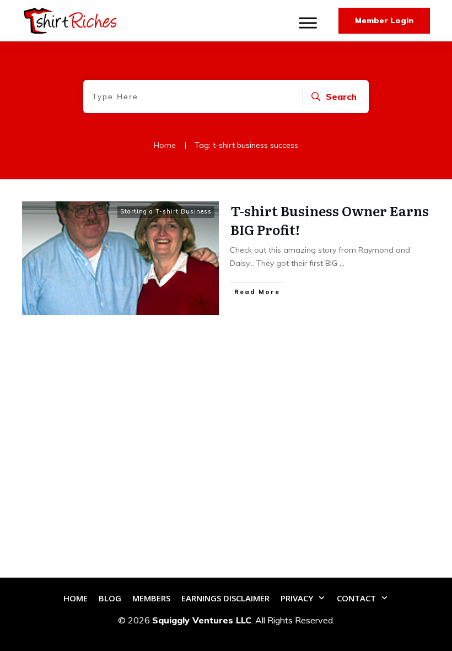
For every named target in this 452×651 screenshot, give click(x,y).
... (342, 263)
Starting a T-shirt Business (166, 211)
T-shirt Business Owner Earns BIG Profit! (329, 220)
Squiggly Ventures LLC (201, 620)
